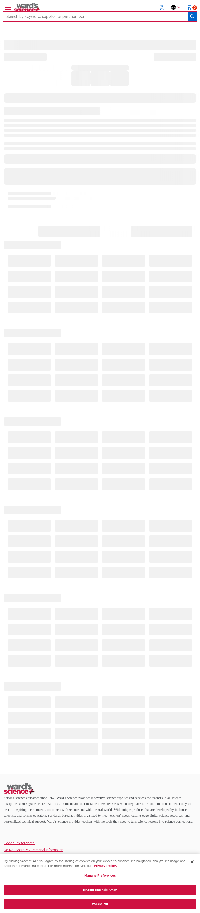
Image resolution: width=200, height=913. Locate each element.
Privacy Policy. (105, 866)
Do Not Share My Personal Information (33, 850)
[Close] (192, 861)
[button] (162, 7)
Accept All (100, 903)
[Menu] (7, 7)
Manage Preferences (99, 875)
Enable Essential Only (100, 890)
